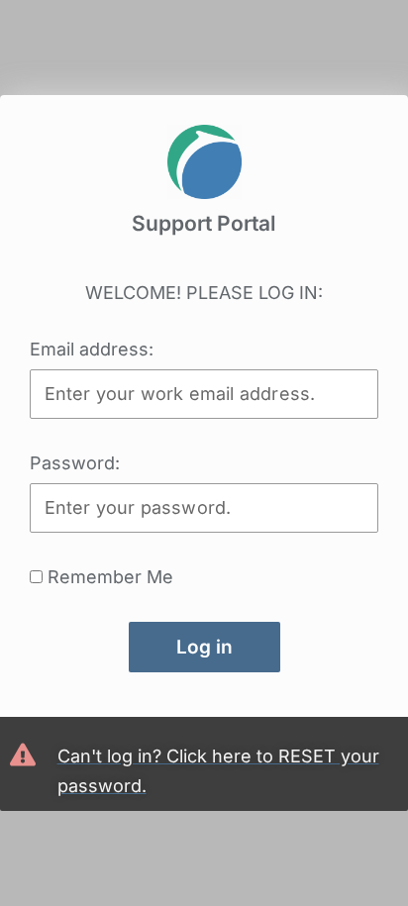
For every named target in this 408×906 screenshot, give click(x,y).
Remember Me (108, 576)
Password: (75, 463)
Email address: (91, 349)
